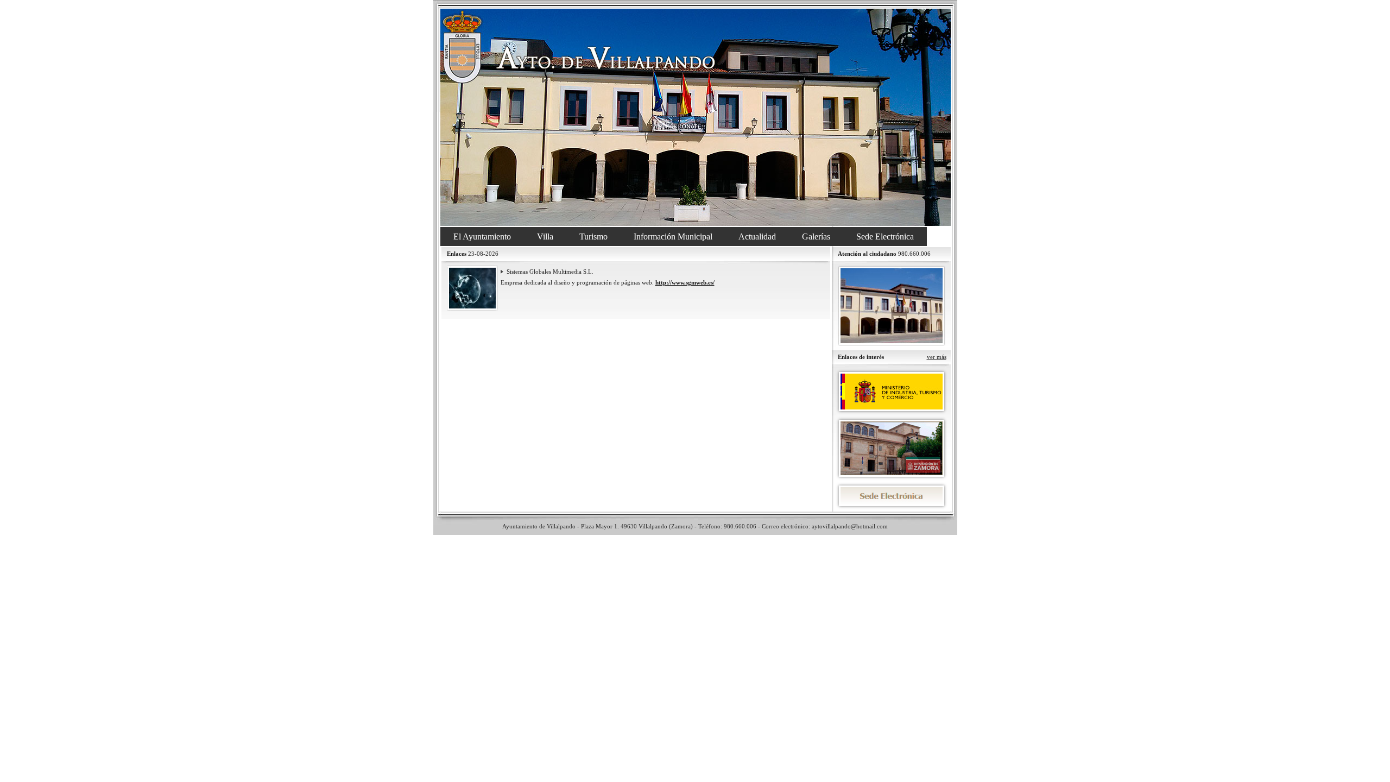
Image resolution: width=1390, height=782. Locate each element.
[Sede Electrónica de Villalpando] (891, 495)
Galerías (816, 236)
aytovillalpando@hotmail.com (850, 526)
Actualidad (757, 236)
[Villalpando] (695, 117)
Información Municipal (673, 236)
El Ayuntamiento (482, 236)
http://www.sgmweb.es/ (685, 282)
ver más (936, 357)
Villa (545, 236)
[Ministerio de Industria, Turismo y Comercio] (891, 391)
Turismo (593, 236)
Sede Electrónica (885, 236)
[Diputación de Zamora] (891, 448)
